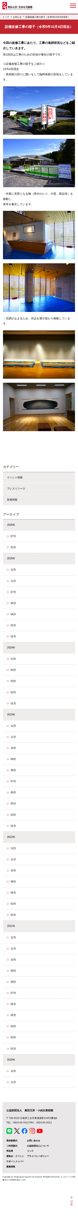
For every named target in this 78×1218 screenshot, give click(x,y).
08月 (13, 770)
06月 (13, 603)
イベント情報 (15, 477)
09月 (13, 759)
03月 (13, 681)
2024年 (11, 647)
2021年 (11, 925)
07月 (13, 536)
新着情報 (12, 499)
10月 (13, 748)
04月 (13, 614)
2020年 (11, 1059)
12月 (13, 569)
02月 (13, 547)
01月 (13, 636)
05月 (13, 803)
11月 (13, 580)
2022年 (11, 836)
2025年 (11, 558)
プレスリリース (16, 488)
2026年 (11, 524)
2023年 (11, 714)
